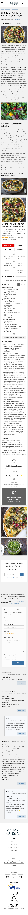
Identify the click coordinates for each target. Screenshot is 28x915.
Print (21, 245)
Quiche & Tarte (15, 9)
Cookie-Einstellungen (14, 847)
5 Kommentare (17, 19)
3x (24, 284)
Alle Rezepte (7, 9)
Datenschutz (14, 844)
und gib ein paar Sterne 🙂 (14, 476)
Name (6, 618)
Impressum (14, 850)
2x (21, 284)
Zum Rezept (7, 23)
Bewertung (7, 631)
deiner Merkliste (18, 468)
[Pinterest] (14, 876)
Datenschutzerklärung (11, 577)
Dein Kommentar (8, 637)
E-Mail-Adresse (8, 624)
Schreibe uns (10, 501)
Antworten (21, 683)
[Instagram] (7, 876)
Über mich (14, 841)
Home (2, 9)
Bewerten (8, 245)
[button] (2, 237)
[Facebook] (20, 876)
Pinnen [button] (8, 249)
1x (19, 284)
